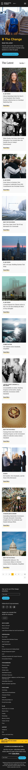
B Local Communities (6, 702)
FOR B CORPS (5, 687)
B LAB (3, 706)
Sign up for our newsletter (10, 54)
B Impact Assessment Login (8, 651)
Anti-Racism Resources (7, 675)
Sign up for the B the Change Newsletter (8, 741)
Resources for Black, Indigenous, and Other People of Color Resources (13, 678)
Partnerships (4, 716)
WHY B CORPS (5, 623)
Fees (3, 646)
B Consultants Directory (7, 658)
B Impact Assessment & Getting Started (10, 649)
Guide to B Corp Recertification (8, 692)
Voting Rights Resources (7, 681)
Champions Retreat (6, 695)
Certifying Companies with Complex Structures (12, 656)
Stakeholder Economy (6, 672)
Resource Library (5, 665)
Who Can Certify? (6, 641)
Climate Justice (5, 670)
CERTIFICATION (5, 634)
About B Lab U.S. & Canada (8, 708)
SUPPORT (4, 727)
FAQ (3, 732)
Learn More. (16, 753)
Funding (3, 713)
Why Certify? (4, 637)
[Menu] (25, 3)
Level (3, 654)
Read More (6, 105)
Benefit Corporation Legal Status (9, 683)
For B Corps (4, 690)
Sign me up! (6, 598)
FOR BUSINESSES (6, 662)
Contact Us (4, 729)
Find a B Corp (5, 628)
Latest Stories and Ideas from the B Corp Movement (13, 630)
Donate (5, 618)
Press (3, 723)
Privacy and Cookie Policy (7, 734)
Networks (4, 697)
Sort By (22, 63)
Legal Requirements (6, 644)
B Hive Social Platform (7, 699)
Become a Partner (6, 718)
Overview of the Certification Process (10, 639)
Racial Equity (5, 667)
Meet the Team (5, 711)
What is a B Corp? (6, 625)
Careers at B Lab (5, 720)
